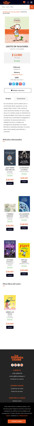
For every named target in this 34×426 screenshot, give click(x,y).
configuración (22, 416)
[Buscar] (32, 7)
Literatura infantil (15, 12)
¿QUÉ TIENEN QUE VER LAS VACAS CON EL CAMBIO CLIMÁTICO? (10, 169)
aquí (7, 416)
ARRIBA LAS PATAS (10, 313)
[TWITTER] (15, 365)
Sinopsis (8, 99)
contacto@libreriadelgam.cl (17, 376)
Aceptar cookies (17, 421)
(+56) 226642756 (17, 373)
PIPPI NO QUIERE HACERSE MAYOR (24, 261)
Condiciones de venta (17, 388)
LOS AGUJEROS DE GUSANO (24, 215)
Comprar (9, 183)
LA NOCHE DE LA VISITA (24, 169)
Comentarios (21, 99)
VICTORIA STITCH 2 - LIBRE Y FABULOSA (10, 261)
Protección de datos (17, 391)
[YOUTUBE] (21, 365)
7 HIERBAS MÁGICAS (9, 215)
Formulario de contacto (17, 379)
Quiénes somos (17, 401)
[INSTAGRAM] (18, 365)
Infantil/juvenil (6, 12)
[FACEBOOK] (12, 365)
